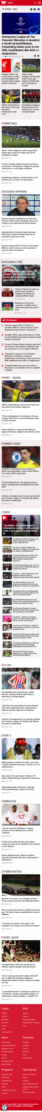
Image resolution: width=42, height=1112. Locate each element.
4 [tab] (7, 51)
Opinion (25, 1008)
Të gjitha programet (9, 1085)
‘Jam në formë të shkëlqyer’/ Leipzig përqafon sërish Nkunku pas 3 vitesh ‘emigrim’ (17, 827)
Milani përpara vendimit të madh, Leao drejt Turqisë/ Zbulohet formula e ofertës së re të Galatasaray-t (21, 761)
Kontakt (25, 1075)
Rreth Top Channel (29, 1069)
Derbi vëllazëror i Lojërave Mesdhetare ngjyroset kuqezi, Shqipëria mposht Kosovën (21, 427)
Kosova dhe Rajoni (29, 1014)
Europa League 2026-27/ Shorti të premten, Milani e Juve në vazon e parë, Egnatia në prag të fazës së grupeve (20, 244)
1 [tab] (2, 51)
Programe (7, 1064)
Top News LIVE (7, 1027)
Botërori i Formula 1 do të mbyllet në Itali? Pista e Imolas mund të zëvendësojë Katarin (20, 896)
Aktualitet (5, 1014)
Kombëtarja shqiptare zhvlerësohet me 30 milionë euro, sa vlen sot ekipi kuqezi (20, 175)
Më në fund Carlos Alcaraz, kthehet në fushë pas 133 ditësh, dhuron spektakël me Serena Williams (21, 908)
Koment (25, 1011)
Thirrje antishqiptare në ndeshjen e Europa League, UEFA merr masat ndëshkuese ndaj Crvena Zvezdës (20, 414)
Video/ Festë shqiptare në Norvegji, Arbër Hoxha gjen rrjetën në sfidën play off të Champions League (19, 149)
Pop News (28, 1032)
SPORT (10, 2)
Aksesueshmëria (29, 1087)
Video (7, 507)
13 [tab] (21, 51)
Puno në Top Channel (30, 1079)
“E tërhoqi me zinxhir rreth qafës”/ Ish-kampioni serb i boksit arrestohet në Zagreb (20, 921)
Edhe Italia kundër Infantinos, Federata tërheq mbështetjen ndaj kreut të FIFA (18, 784)
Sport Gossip (11, 932)
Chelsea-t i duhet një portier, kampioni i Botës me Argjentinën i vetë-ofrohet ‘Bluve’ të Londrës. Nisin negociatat (20, 467)
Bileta (25, 1072)
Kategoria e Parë (13, 256)
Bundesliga (9, 796)
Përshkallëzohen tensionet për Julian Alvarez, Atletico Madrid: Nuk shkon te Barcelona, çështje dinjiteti (18, 690)
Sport (5, 1032)
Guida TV (5, 1088)
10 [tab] (16, 51)
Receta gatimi (28, 1053)
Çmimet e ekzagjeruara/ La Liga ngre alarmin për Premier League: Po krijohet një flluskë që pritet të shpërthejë (21, 494)
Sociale (4, 1021)
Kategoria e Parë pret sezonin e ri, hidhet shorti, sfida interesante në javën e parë (27, 303)
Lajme (5, 1003)
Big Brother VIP (7, 1069)
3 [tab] (5, 51)
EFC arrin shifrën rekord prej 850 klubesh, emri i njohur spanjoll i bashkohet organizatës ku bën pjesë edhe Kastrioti (20, 272)
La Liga (7, 659)
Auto (24, 1021)
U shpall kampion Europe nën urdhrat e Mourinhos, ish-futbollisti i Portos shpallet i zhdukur (22, 362)
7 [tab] (12, 51)
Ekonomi (5, 1017)
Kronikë (4, 1011)
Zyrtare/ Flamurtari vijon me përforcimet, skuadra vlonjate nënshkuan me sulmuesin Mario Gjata (27, 289)
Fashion (25, 1043)
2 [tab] (4, 51)
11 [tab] (18, 51)
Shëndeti (26, 1046)
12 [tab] (19, 51)
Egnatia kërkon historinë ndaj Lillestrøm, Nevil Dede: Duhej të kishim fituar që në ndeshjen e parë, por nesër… (19, 230)
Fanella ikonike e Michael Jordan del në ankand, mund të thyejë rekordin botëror (19, 962)
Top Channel (29, 1064)
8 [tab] (13, 51)
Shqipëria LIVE (7, 1075)
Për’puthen (6, 1072)
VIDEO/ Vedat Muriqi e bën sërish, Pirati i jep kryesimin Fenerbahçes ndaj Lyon (20, 402)
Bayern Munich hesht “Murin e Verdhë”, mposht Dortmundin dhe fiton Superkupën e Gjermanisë (20, 854)
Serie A (7, 730)
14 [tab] (23, 51)
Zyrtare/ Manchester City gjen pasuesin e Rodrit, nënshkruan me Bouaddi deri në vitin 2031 (20, 481)
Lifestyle (26, 1040)
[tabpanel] (21, 31)
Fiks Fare (5, 1079)
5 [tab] (8, 51)
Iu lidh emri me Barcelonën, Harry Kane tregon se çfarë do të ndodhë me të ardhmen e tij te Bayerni (21, 840)
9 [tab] (15, 51)
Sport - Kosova (12, 372)
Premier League (11, 438)
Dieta (24, 1050)
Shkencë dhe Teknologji (31, 1017)
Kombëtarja (10, 118)
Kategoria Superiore (15, 186)
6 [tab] (10, 51)
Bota (25, 1003)
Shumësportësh (12, 866)
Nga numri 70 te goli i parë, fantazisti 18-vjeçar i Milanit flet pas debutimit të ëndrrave (21, 773)
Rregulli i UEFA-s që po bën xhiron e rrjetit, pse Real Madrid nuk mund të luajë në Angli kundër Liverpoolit (23, 332)
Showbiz (26, 1037)
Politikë (4, 1008)
